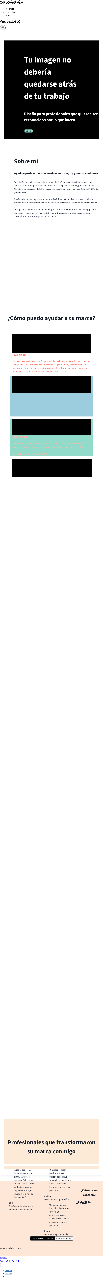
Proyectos (10, 15)
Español (3, 1257)
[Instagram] (77, 1203)
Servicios (10, 12)
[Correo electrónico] (83, 1203)
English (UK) (6, 1261)
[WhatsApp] (80, 1203)
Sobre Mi (10, 8)
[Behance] (89, 1203)
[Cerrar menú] (0, 1265)
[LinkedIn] (85, 1203)
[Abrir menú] (3, 27)
